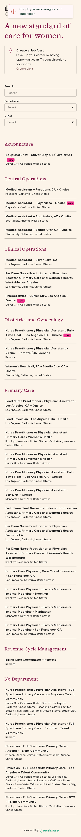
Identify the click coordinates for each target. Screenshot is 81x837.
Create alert (24, 69)
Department (12, 101)
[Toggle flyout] (72, 107)
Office (8, 115)
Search (9, 86)
